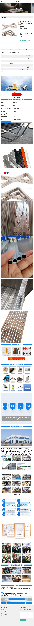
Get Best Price (23, 40)
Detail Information (7, 43)
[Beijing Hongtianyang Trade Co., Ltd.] (17, 2)
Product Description (19, 43)
